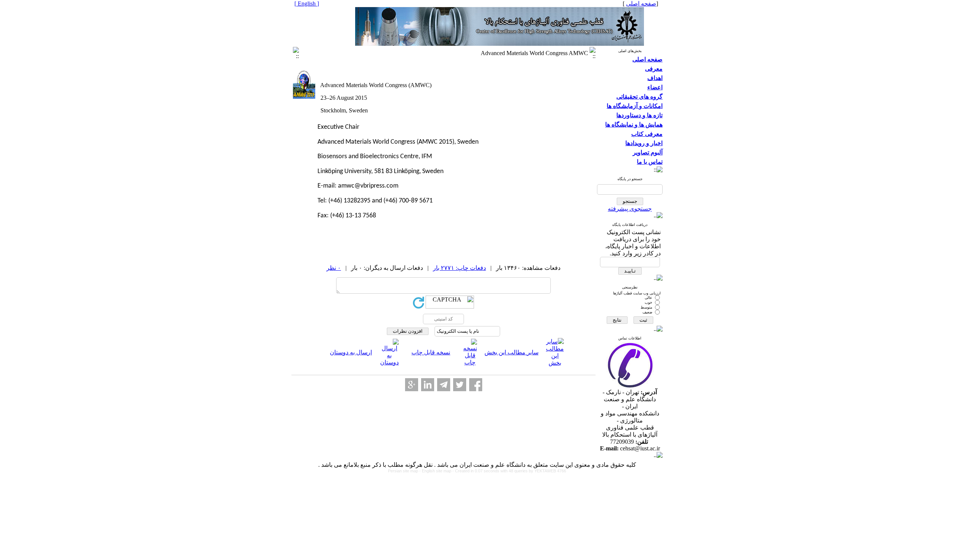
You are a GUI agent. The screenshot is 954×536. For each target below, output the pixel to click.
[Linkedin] (427, 384)
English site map (437, 471)
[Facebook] (475, 384)
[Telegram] (443, 384)
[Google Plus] (411, 384)
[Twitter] (459, 384)
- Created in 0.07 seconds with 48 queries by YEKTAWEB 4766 (509, 471)
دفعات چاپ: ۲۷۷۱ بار (459, 268)
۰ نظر (333, 268)
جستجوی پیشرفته (630, 208)
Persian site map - (405, 471)
